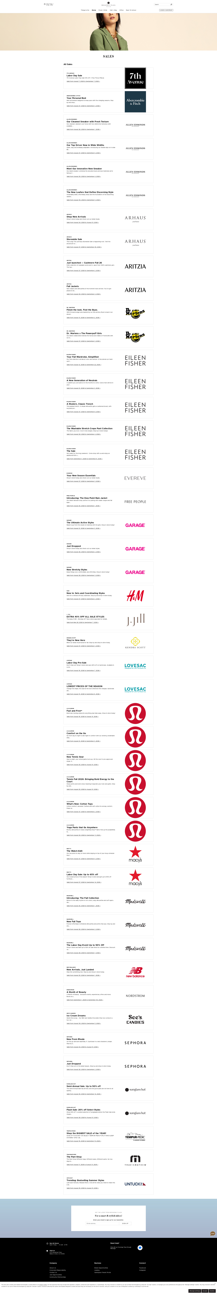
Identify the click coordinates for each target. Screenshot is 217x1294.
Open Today (49, 3)
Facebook (142, 1268)
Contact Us (53, 1272)
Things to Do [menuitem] (85, 10)
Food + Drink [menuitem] (103, 10)
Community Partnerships (58, 1277)
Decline (212, 1291)
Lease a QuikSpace (166, 10)
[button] (215, 1284)
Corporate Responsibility (58, 1270)
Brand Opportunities (101, 1268)
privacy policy (43, 1284)
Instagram (142, 1270)
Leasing (96, 1270)
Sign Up (125, 1223)
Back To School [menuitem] (131, 10)
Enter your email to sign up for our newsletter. (108, 1220)
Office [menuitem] (121, 10)
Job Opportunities (56, 1274)
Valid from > (83, 81)
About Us (53, 1268)
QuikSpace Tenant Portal (102, 1272)
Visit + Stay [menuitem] (113, 10)
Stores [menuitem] (94, 10)
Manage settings (195, 1291)
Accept (205, 1291)
